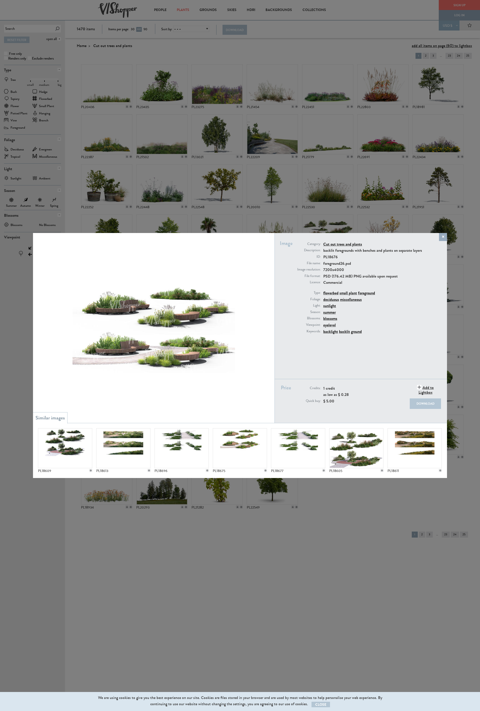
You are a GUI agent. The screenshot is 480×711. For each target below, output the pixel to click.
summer (329, 312)
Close (320, 704)
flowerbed (330, 293)
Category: (314, 244)
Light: (317, 305)
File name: (314, 263)
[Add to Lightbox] (90, 470)
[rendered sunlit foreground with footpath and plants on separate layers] (298, 448)
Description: (312, 250)
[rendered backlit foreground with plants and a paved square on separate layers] (65, 448)
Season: (315, 312)
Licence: (315, 282)
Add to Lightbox (426, 390)
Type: (317, 292)
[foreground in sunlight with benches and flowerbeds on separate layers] (240, 448)
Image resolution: (309, 269)
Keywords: (313, 331)
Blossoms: (314, 318)
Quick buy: (313, 400)
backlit (344, 331)
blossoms (330, 318)
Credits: (315, 388)
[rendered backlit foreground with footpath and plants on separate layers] (181, 448)
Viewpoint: (313, 324)
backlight (330, 331)
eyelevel (329, 325)
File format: (312, 276)
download (425, 403)
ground (356, 331)
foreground (366, 293)
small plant (348, 293)
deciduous (331, 299)
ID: (318, 256)
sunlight (329, 306)
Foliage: (315, 299)
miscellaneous (351, 299)
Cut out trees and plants (342, 244)
